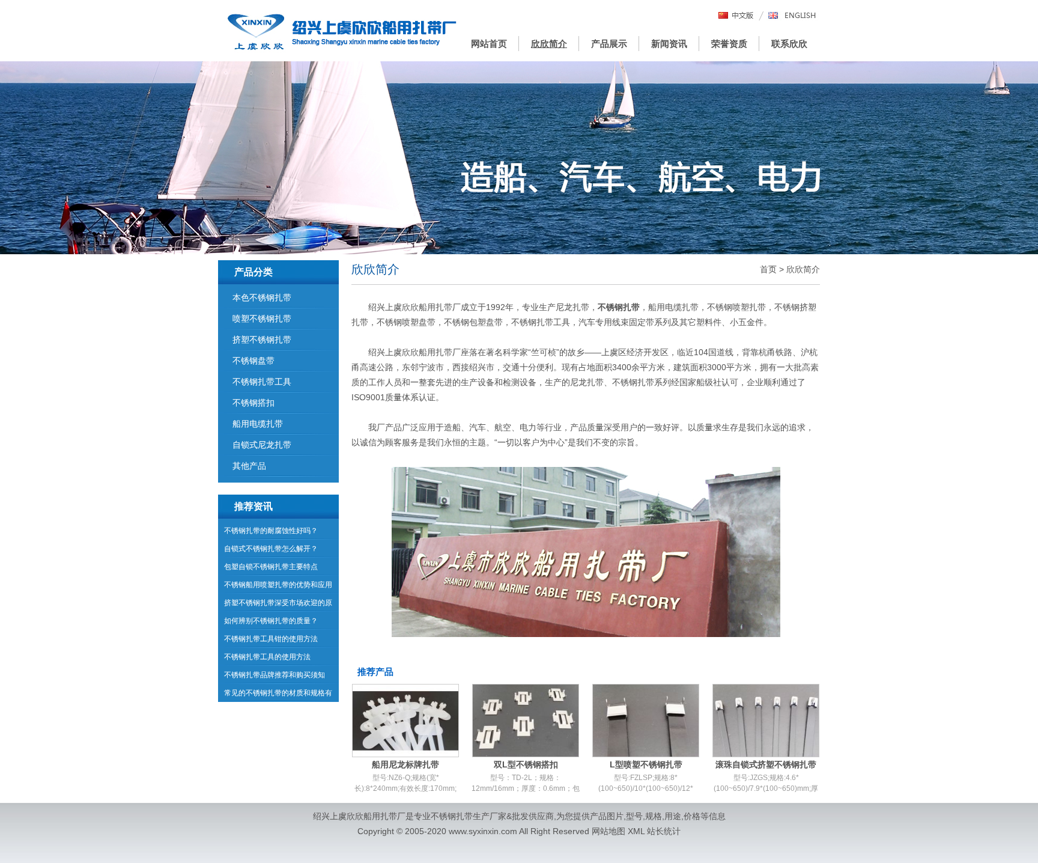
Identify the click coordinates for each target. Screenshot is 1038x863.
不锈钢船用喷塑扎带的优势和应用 (278, 585)
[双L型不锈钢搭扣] (526, 720)
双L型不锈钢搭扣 (526, 764)
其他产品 (249, 466)
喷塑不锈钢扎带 (261, 318)
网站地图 (608, 831)
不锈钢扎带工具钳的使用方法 (271, 639)
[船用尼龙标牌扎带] (405, 720)
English (792, 15)
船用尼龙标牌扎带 (405, 764)
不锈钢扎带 (452, 816)
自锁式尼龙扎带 (261, 445)
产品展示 (609, 43)
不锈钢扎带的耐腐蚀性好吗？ (271, 530)
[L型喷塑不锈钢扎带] (646, 720)
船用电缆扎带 (257, 423)
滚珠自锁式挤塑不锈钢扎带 (765, 764)
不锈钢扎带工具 (261, 381)
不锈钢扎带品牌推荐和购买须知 (274, 675)
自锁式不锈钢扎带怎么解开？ (271, 548)
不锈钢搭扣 (253, 402)
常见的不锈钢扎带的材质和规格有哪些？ (278, 695)
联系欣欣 (789, 43)
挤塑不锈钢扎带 (261, 339)
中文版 (736, 15)
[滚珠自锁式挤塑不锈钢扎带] (766, 720)
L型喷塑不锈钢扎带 (646, 764)
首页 (768, 269)
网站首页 (489, 43)
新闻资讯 (669, 43)
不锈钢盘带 (253, 360)
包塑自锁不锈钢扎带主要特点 (271, 567)
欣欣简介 (549, 43)
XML (636, 831)
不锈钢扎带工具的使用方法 (267, 657)
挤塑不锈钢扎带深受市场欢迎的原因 (278, 605)
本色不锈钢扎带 (261, 297)
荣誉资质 (729, 43)
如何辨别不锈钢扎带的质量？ (271, 621)
